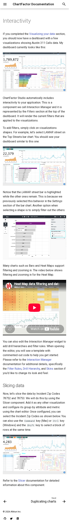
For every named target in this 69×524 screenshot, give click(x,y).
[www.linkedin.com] (18, 518)
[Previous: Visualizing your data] (5, 501)
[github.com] (5, 518)
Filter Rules (14, 368)
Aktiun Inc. (16, 511)
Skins (49, 368)
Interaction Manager (39, 359)
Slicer (21, 480)
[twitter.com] (11, 518)
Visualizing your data (42, 34)
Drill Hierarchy (31, 368)
